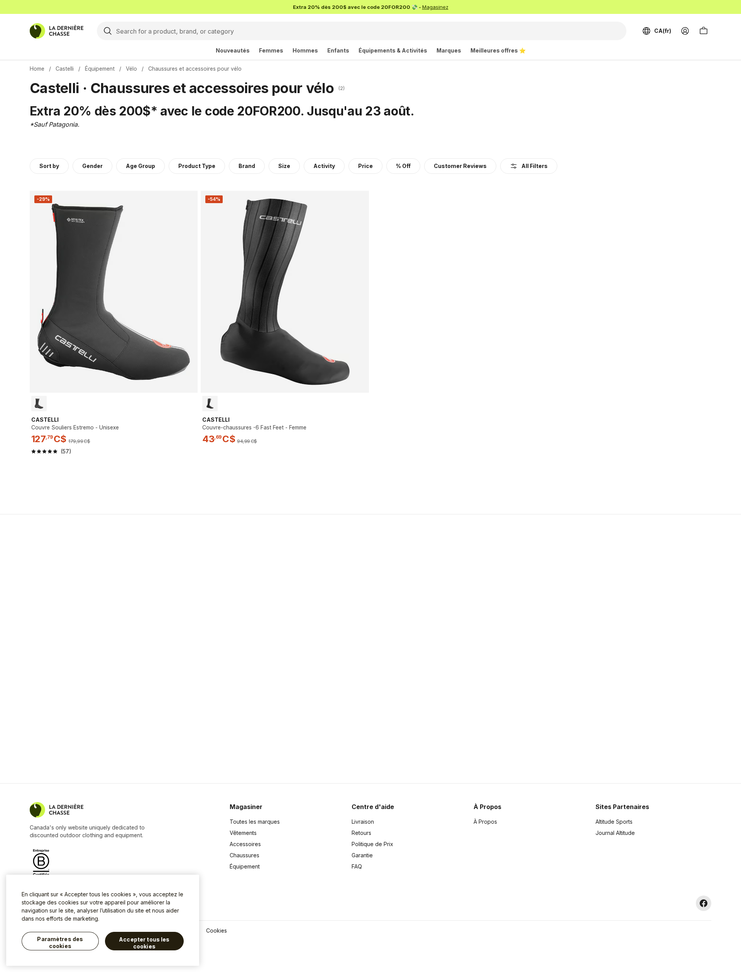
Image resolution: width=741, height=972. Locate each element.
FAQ (357, 866)
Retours (361, 833)
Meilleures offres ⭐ (498, 50)
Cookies (216, 930)
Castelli (65, 68)
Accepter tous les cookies (144, 943)
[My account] (685, 31)
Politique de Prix (372, 844)
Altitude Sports (614, 821)
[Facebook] (703, 903)
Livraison (363, 821)
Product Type (196, 166)
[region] (102, 920)
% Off (403, 166)
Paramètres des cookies (60, 942)
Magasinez (435, 7)
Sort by (49, 166)
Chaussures (244, 855)
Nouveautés (233, 50)
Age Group (140, 166)
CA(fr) (662, 30)
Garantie (362, 855)
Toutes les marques (255, 821)
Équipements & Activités (393, 50)
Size (284, 166)
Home (37, 68)
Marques (448, 50)
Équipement (100, 68)
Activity (324, 166)
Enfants (338, 50)
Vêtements (243, 833)
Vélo (131, 68)
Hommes (305, 50)
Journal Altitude (615, 833)
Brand (247, 166)
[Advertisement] (248, 649)
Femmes (271, 50)
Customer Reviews (460, 166)
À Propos (485, 821)
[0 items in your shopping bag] (703, 31)
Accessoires (245, 844)
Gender (92, 166)
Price (365, 166)
